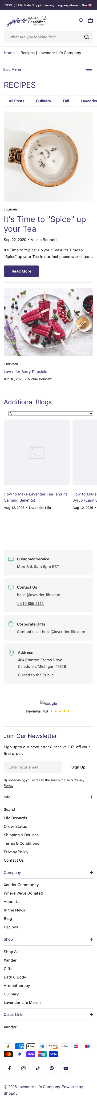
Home (9, 52)
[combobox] (48, 37)
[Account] (81, 21)
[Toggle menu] (89, 69)
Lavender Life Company (39, 1086)
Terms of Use (60, 780)
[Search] (86, 37)
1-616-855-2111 (30, 603)
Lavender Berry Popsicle (25, 371)
